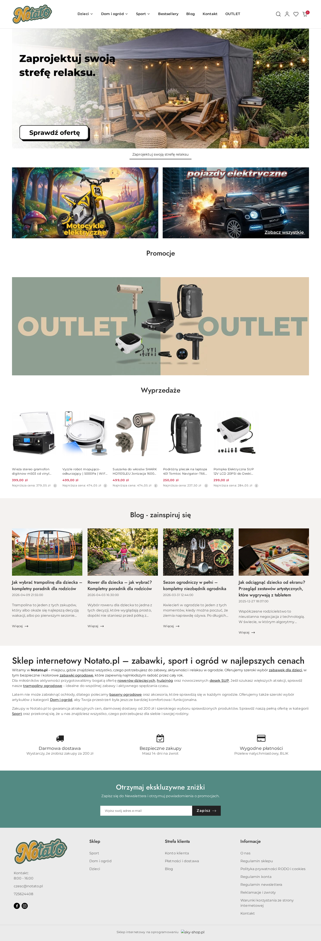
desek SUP (219, 680)
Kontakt (247, 913)
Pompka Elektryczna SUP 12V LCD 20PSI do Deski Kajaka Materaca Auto (234, 471)
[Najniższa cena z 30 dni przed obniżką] (55, 485)
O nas (245, 853)
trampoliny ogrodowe (42, 686)
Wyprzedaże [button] (160, 390)
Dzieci (94, 869)
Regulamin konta (255, 877)
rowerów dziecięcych (136, 680)
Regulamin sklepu (256, 861)
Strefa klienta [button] (177, 841)
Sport (17, 714)
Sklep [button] (94, 841)
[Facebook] (17, 906)
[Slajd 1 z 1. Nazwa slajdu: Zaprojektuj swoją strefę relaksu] (160, 88)
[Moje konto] (287, 14)
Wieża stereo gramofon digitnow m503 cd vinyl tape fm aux (30, 471)
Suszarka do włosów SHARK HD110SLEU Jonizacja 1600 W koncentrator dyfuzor (135, 471)
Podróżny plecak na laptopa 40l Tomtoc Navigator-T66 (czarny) (185, 471)
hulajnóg (165, 680)
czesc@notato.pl (28, 886)
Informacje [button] (250, 841)
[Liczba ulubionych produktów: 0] (296, 14)
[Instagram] (25, 906)
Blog (169, 869)
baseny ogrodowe (125, 694)
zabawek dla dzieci (285, 670)
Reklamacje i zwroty (258, 892)
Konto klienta (177, 853)
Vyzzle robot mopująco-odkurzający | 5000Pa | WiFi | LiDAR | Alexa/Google (84, 471)
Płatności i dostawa (182, 861)
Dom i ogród (61, 700)
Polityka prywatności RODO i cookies (273, 869)
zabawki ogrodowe (76, 675)
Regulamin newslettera (261, 885)
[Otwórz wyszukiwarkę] (278, 14)
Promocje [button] (160, 253)
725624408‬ (23, 894)
